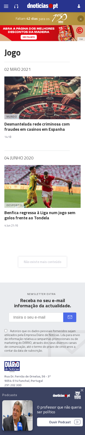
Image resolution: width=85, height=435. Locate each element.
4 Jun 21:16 (11, 225)
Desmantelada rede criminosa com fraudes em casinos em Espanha (37, 126)
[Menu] (6, 6)
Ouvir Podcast (60, 422)
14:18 (7, 137)
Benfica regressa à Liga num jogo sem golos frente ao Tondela (39, 215)
